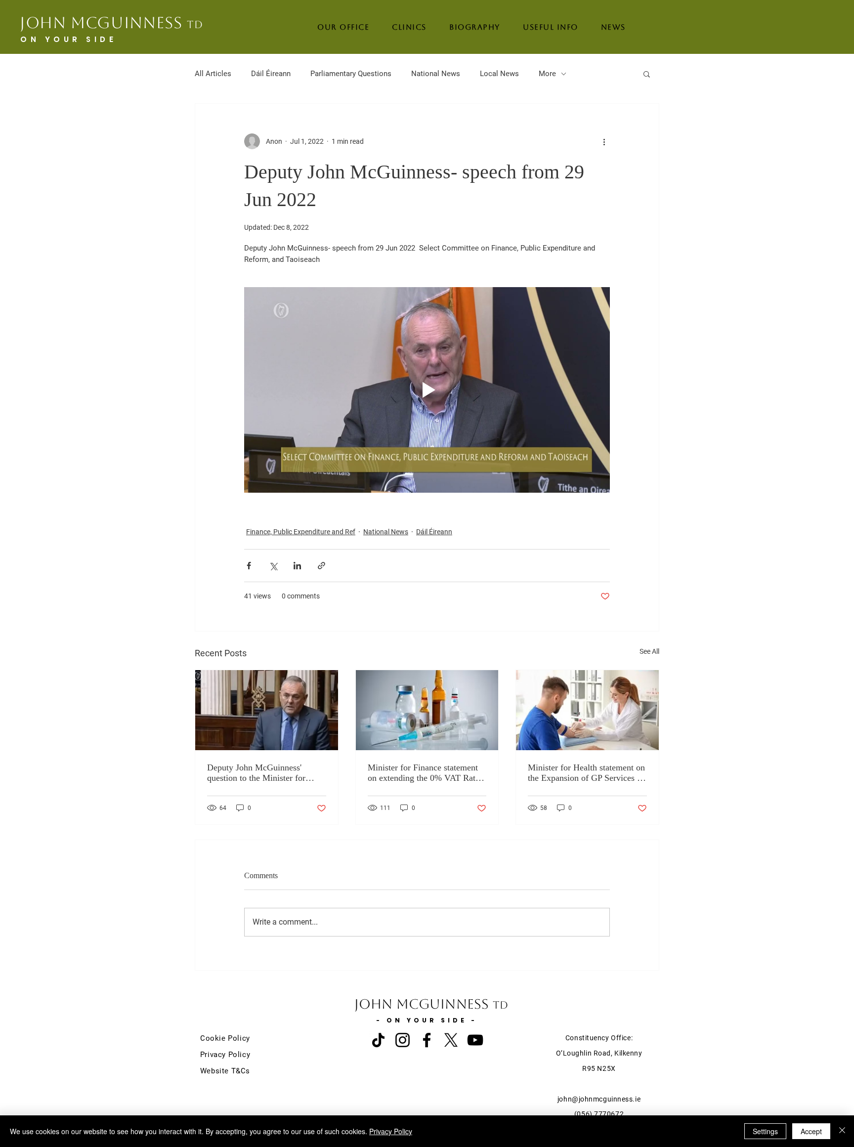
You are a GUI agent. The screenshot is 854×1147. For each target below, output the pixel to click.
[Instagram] (402, 1040)
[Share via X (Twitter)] (273, 565)
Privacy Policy (390, 1131)
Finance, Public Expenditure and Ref (300, 532)
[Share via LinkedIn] (297, 565)
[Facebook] (426, 1040)
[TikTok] (378, 1040)
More (547, 73)
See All (649, 651)
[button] (646, 74)
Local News (499, 73)
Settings (765, 1131)
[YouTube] (475, 1040)
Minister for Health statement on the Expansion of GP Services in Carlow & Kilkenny (586, 773)
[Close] (842, 1131)
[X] (451, 1040)
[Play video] (427, 390)
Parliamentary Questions (350, 73)
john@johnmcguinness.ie (598, 1099)
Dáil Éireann (271, 73)
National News (435, 73)
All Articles (213, 73)
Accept (811, 1131)
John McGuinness (111, 22)
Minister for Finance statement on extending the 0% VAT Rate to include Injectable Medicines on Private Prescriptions (424, 773)
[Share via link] (321, 565)
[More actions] (604, 141)
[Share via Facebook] (249, 565)
